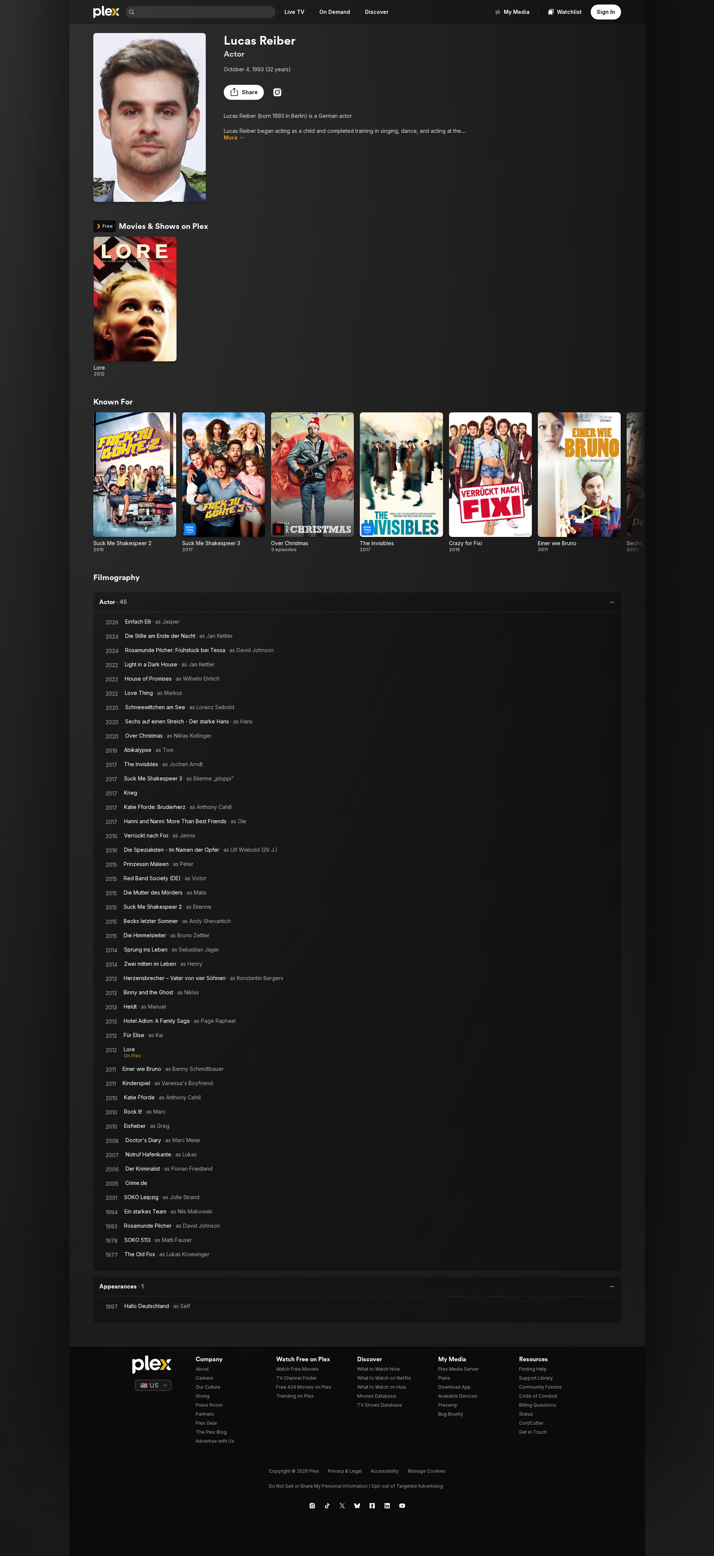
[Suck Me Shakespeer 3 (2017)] (223, 482)
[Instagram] (277, 92)
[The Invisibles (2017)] (401, 482)
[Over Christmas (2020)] (312, 482)
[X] (342, 1505)
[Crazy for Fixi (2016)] (490, 482)
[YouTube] (402, 1505)
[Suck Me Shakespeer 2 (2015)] (134, 482)
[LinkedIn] (387, 1505)
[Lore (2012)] (135, 307)
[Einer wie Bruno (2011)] (579, 482)
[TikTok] (327, 1505)
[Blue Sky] (357, 1505)
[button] (244, 92)
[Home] (106, 12)
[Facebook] (372, 1505)
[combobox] (205, 12)
